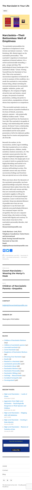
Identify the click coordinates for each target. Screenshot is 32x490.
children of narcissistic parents (14, 345)
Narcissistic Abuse (10, 366)
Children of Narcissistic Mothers (15, 340)
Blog (4, 474)
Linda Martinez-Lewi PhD (12, 255)
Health (6, 359)
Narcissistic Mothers (11, 368)
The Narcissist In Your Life (15, 6)
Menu (5, 10)
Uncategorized (9, 380)
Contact (5, 470)
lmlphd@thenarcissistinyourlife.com (14, 305)
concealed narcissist (11, 347)
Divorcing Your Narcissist (12, 357)
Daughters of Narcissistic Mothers (15, 352)
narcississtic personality (12, 257)
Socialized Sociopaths (11, 378)
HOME (4, 466)
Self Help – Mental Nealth (13, 375)
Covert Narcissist (10, 350)
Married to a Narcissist (11, 361)
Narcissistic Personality (12, 371)
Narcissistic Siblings (11, 373)
